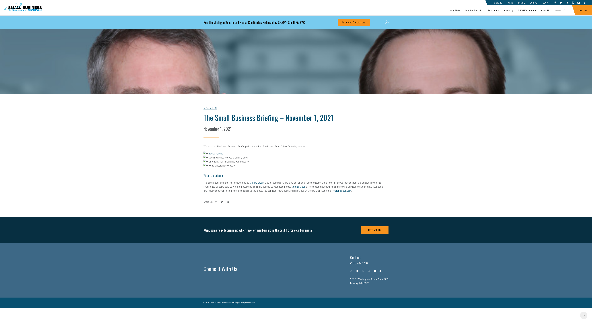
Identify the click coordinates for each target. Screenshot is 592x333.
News (510, 2)
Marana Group (257, 182)
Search (499, 2)
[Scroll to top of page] (583, 315)
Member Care (561, 10)
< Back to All (210, 108)
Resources (493, 10)
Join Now (582, 10)
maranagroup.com (342, 190)
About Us (545, 10)
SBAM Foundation (527, 10)
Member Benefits (474, 10)
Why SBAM (455, 10)
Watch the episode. (213, 176)
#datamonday (215, 153)
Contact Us (374, 230)
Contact (534, 2)
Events (521, 2)
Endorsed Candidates (353, 22)
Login (545, 2)
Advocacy (508, 10)
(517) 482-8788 (359, 263)
